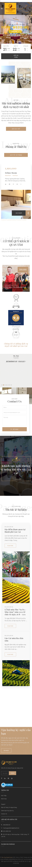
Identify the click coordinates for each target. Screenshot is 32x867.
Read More (10, 545)
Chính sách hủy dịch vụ (7, 810)
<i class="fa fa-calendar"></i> (6, 49)
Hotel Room (15, 175)
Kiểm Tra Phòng (16, 56)
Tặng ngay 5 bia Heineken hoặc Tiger (15, 288)
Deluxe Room (11, 173)
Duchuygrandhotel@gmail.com (11, 828)
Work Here (4, 799)
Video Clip (17, 479)
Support (3, 804)
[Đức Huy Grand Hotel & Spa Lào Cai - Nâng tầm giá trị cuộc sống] (10, 8)
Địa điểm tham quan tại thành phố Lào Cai (15, 530)
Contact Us (4, 814)
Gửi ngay (15, 429)
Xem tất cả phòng (16, 155)
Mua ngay (6, 750)
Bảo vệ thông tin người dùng (9, 807)
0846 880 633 (6, 825)
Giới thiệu (3, 795)
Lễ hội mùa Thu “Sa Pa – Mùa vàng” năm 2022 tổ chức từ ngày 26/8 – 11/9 (15, 612)
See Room (19, 213)
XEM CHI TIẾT (16, 129)
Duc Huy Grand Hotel (7, 857)
